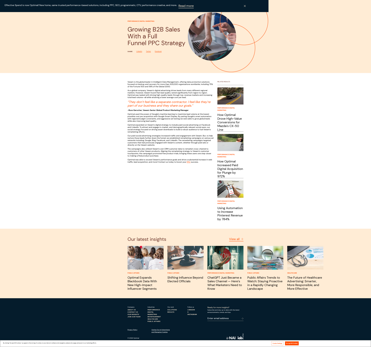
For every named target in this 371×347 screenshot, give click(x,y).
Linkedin (139, 51)
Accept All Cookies (292, 343)
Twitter (148, 51)
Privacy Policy (132, 330)
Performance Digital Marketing (141, 21)
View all (234, 239)
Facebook (158, 51)
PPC (188, 162)
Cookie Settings (277, 343)
